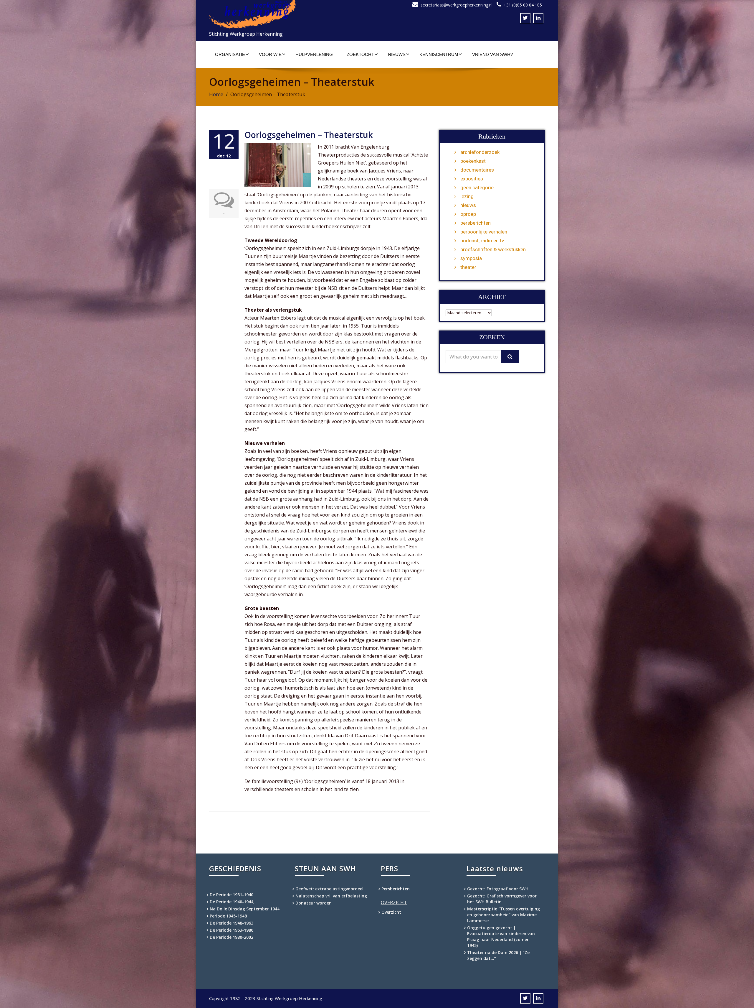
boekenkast (473, 161)
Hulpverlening (314, 54)
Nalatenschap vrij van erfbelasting (331, 896)
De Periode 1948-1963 (231, 923)
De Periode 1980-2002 (231, 937)
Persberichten (395, 889)
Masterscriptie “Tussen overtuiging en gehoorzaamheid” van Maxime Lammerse (503, 914)
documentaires (477, 170)
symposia (471, 258)
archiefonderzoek (480, 152)
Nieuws (397, 54)
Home (216, 94)
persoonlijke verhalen (483, 232)
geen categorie (477, 187)
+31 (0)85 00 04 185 (523, 5)
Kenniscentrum (438, 54)
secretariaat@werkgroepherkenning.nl (456, 5)
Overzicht (391, 912)
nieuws (468, 205)
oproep (468, 214)
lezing (467, 196)
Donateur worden (313, 903)
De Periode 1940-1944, (232, 902)
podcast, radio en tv (482, 241)
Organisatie (230, 54)
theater (468, 267)
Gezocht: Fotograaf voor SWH (497, 889)
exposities (471, 179)
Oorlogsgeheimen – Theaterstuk (308, 134)
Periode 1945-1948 (228, 916)
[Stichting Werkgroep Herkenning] (291, 14)
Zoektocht (360, 54)
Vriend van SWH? (492, 54)
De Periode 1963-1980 (231, 930)
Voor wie (270, 54)
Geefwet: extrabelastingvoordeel (329, 889)
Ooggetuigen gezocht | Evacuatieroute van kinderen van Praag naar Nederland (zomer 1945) (501, 936)
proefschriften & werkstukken (493, 249)
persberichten (475, 223)
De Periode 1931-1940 (231, 894)
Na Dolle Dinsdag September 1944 (245, 909)
